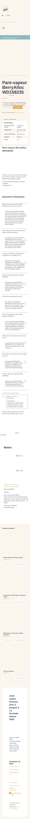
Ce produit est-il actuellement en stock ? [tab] (12, 296)
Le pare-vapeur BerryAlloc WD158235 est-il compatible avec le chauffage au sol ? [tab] (13, 254)
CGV (10, 774)
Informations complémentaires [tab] (10, 119)
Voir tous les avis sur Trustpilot (10, 484)
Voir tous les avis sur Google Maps (11, 486)
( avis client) (11, 95)
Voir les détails (21, 564)
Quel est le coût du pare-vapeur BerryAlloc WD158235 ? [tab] (13, 276)
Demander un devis (14, 785)
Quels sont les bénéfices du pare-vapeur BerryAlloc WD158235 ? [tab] (12, 315)
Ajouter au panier (17, 107)
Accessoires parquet (19, 112)
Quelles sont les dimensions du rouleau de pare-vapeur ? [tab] (14, 336)
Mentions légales (13, 772)
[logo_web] (12, 9)
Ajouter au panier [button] (9, 564)
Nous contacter (13, 782)
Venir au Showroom (14, 769)
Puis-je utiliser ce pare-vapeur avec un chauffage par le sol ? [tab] (14, 355)
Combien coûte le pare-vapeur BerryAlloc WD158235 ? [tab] (12, 374)
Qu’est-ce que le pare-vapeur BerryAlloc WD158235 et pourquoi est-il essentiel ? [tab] (12, 205)
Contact (8, 15)
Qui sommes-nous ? (14, 766)
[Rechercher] (3, 28)
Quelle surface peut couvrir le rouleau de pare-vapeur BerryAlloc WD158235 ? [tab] (13, 231)
